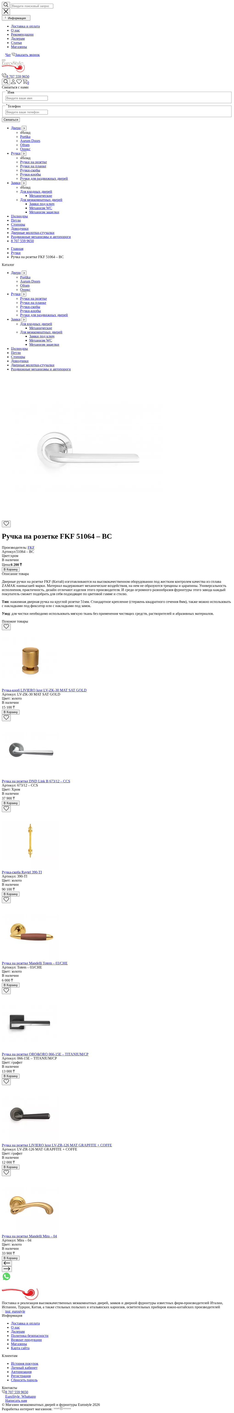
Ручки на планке (33, 166)
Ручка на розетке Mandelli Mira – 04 (29, 1236)
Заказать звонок (27, 55)
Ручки (16, 153)
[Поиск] (6, 82)
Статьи (16, 43)
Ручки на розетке (33, 162)
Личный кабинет (24, 1368)
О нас (15, 30)
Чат (8, 55)
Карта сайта (20, 1348)
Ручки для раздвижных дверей (44, 178)
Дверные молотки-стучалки (32, 233)
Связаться (11, 119)
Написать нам (16, 1400)
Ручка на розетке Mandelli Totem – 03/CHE (35, 963)
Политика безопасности (29, 1336)
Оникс (25, 149)
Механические (40, 196)
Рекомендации (22, 34)
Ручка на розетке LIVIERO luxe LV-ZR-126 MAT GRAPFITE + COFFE (57, 1145)
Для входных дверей (36, 191)
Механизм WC (40, 208)
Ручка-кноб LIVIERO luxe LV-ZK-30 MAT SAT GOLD (44, 690)
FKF (31, 547)
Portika (25, 137)
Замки (16, 183)
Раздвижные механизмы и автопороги (41, 237)
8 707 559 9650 (17, 76)
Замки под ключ (41, 204)
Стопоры (18, 224)
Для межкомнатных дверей (41, 200)
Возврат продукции (26, 1340)
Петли (16, 220)
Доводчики (20, 228)
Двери (16, 128)
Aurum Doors (30, 141)
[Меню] (3, 60)
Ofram (24, 145)
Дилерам (18, 38)
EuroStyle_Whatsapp (20, 1396)
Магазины (19, 47)
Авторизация (21, 1372)
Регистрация (21, 1376)
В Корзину (11, 569)
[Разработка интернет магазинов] (62, 1409)
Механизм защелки (44, 212)
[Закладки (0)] (19, 83)
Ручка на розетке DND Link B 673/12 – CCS (36, 781)
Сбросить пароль (24, 1380)
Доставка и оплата (25, 26)
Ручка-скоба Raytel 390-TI (22, 872)
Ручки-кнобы (30, 174)
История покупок (24, 1363)
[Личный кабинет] (13, 83)
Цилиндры (19, 216)
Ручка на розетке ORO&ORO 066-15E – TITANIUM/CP (45, 1054)
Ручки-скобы (30, 170)
